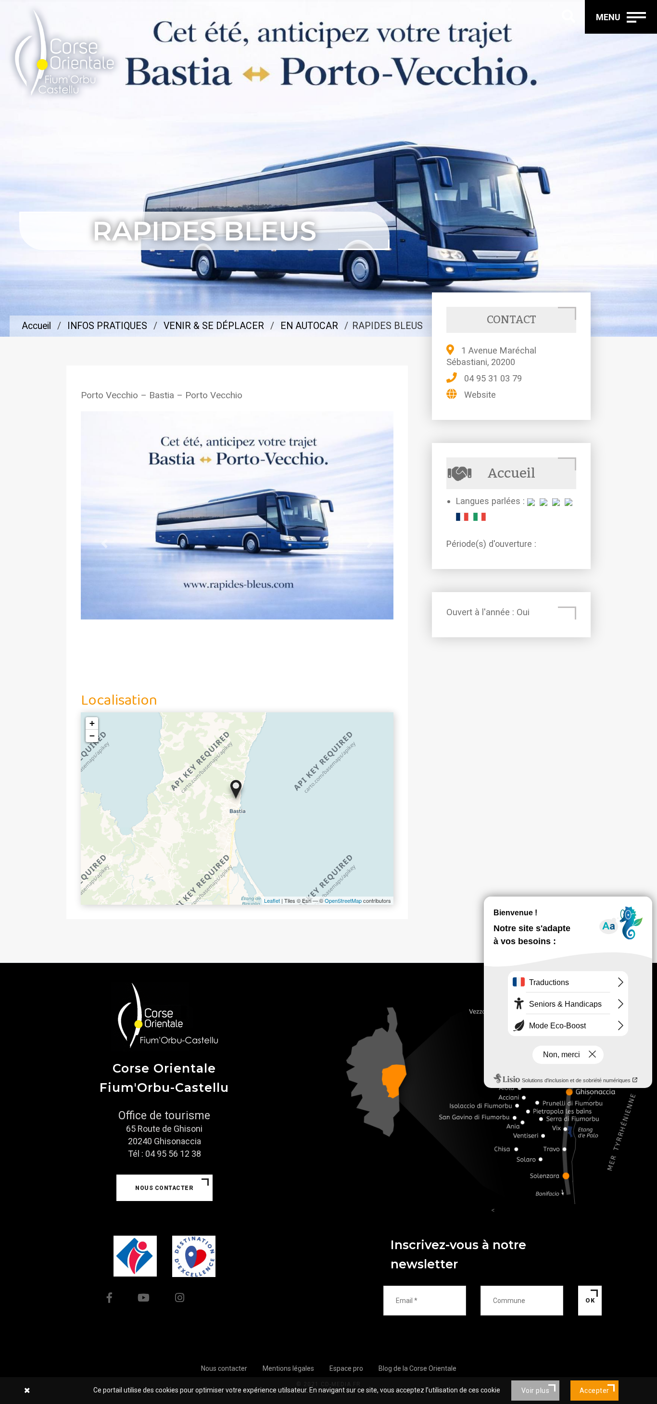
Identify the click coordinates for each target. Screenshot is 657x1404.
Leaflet (272, 900)
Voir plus (535, 1390)
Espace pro (346, 1368)
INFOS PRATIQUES (107, 325)
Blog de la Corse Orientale (417, 1368)
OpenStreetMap (343, 900)
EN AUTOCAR (309, 325)
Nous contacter (164, 1188)
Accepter (594, 1390)
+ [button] (92, 723)
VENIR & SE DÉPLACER (214, 325)
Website (480, 395)
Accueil (36, 325)
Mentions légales (288, 1368)
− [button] (92, 736)
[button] (104, 543)
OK (589, 1300)
